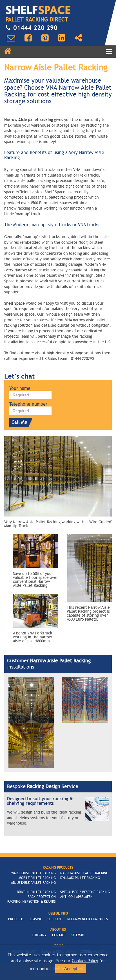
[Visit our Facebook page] (28, 38)
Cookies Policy (85, 960)
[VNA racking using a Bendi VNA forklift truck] (31, 745)
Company (39, 935)
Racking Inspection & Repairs (31, 902)
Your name (19, 388)
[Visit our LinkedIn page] (61, 38)
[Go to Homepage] (38, 10)
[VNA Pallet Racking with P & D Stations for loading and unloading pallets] (85, 699)
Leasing (36, 919)
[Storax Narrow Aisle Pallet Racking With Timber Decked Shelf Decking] (31, 699)
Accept (70, 968)
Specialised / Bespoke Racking (85, 892)
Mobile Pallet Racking (37, 878)
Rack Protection (42, 897)
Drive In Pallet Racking (36, 892)
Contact (59, 935)
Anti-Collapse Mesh (76, 897)
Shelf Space (14, 303)
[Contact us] (11, 38)
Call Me (19, 422)
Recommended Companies (87, 919)
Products (16, 919)
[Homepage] (8, 51)
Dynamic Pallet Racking (80, 878)
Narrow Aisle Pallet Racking (84, 873)
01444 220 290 (35, 28)
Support (55, 919)
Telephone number (28, 404)
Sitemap (78, 935)
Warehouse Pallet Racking (33, 873)
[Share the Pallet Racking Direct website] (78, 38)
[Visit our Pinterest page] (45, 38)
